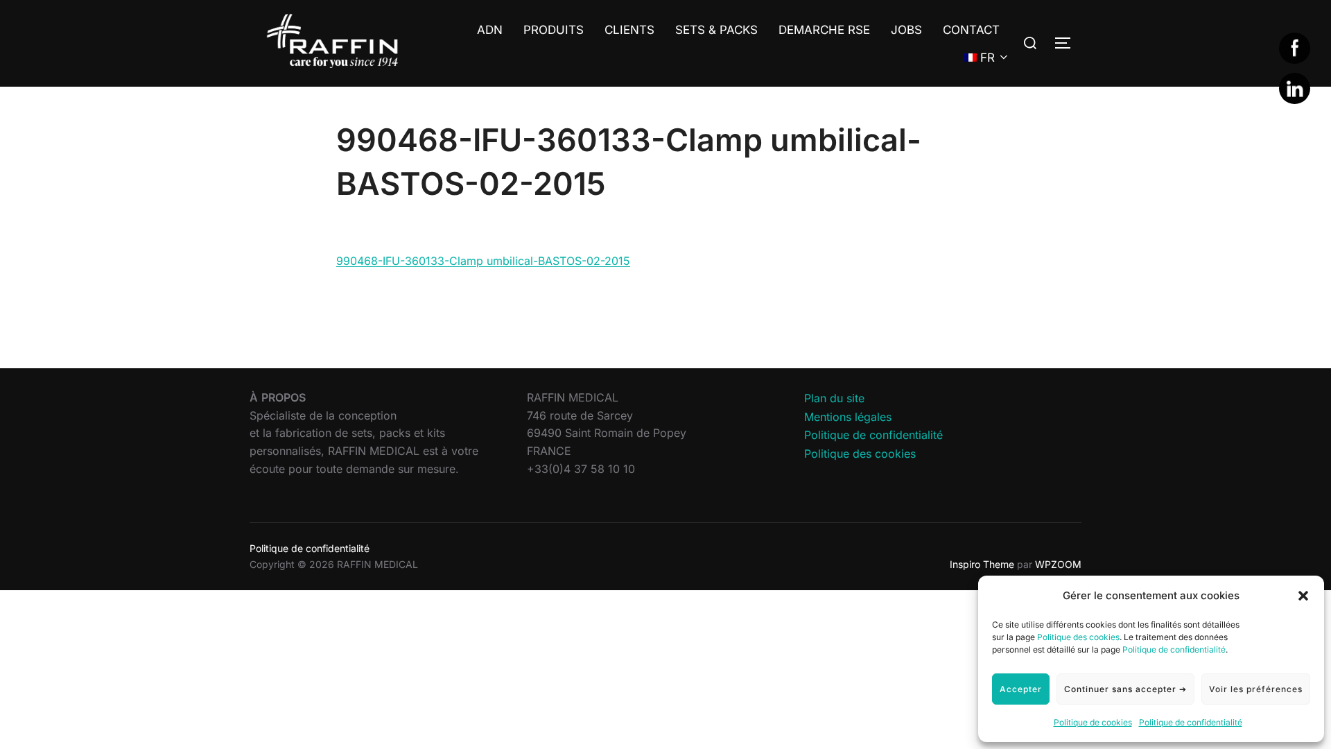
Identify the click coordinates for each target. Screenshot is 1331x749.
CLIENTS (629, 30)
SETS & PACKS (716, 30)
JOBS (906, 30)
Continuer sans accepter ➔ (1125, 689)
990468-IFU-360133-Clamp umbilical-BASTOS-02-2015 (483, 261)
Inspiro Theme (982, 564)
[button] (1303, 596)
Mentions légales (847, 417)
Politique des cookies (1078, 637)
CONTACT (971, 30)
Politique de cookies (1093, 722)
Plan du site (834, 398)
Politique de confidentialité (1174, 649)
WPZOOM (1058, 564)
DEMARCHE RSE (824, 30)
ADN (490, 30)
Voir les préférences (1256, 689)
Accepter (1021, 689)
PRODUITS (553, 30)
